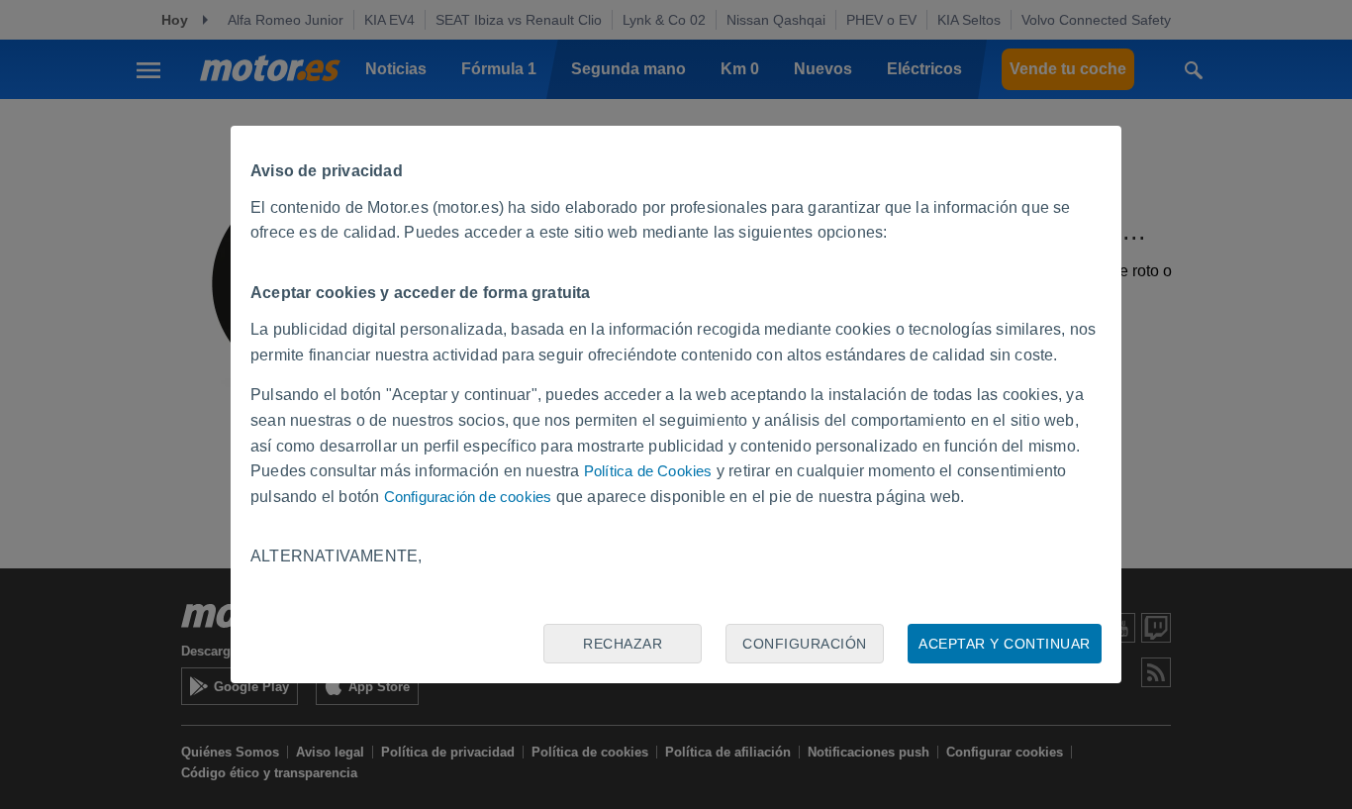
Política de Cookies (648, 470)
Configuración (804, 644)
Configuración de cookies (468, 496)
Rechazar (622, 644)
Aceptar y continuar (1004, 644)
